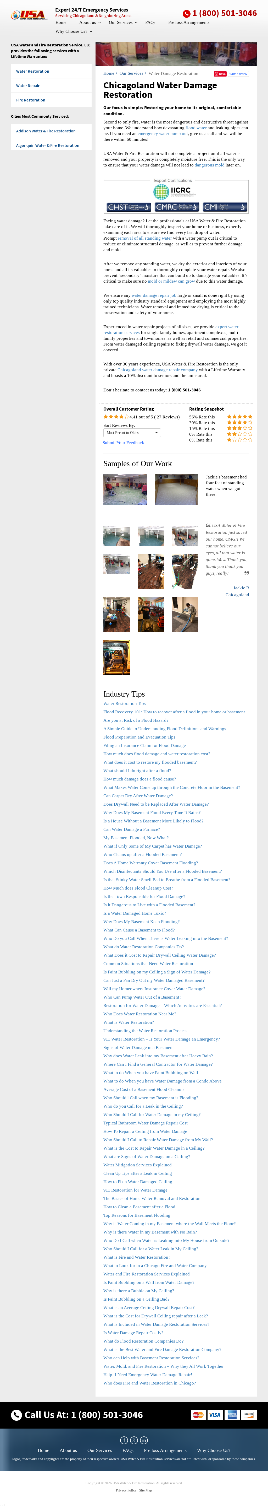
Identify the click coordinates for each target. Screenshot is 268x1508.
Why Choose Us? (71, 31)
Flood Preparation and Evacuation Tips (139, 737)
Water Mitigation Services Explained (137, 1164)
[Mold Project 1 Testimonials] (116, 536)
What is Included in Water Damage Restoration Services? (156, 1324)
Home (60, 22)
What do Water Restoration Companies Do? (143, 946)
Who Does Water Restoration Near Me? (139, 1013)
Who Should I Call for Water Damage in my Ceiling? (152, 1114)
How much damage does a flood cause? (139, 779)
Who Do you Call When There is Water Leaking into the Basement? (165, 938)
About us (87, 22)
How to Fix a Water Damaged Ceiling (137, 1181)
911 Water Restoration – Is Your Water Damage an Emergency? (161, 1039)
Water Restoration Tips (124, 703)
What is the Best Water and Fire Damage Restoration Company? (162, 1349)
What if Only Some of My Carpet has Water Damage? (152, 846)
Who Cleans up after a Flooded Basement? (142, 854)
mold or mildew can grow (171, 281)
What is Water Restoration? (128, 1022)
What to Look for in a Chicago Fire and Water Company (155, 1265)
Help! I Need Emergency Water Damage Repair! (147, 1374)
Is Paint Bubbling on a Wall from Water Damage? (148, 1282)
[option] (176, 489)
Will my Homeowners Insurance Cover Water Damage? (154, 988)
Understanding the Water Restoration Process (145, 1030)
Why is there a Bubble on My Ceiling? (138, 1290)
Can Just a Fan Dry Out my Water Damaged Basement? (154, 980)
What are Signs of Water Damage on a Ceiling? (146, 1156)
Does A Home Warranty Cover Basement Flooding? (150, 862)
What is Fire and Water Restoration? (136, 1257)
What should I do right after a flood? (137, 770)
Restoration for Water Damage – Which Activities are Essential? (162, 1005)
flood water (196, 127)
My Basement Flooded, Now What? (136, 837)
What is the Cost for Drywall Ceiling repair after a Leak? (155, 1315)
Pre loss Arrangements (189, 22)
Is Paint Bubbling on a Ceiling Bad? (136, 1299)
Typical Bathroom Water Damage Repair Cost (145, 1123)
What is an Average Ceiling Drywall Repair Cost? (149, 1307)
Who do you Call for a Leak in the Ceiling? (143, 1106)
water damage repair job (154, 295)
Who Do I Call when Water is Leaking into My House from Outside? (166, 1240)
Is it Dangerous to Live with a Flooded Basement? (149, 904)
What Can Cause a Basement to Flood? (139, 930)
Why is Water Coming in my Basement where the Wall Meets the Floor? (169, 1223)
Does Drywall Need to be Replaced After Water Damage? (156, 804)
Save (222, 74)
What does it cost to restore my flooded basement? (150, 762)
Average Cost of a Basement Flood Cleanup (143, 1089)
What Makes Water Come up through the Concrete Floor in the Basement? (171, 787)
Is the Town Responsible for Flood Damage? (144, 896)
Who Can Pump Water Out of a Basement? (142, 997)
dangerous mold (210, 165)
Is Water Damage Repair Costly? (133, 1332)
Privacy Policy (126, 1490)
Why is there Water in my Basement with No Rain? (150, 1232)
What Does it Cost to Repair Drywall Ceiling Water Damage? (159, 955)
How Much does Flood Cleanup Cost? (138, 888)
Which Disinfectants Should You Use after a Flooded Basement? (162, 871)
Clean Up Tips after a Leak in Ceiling (137, 1173)
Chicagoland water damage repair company (158, 369)
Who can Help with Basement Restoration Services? (151, 1357)
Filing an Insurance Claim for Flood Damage (144, 745)
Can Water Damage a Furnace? (131, 829)
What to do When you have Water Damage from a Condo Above (162, 1081)
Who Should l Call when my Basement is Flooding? (150, 1097)
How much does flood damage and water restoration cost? (156, 753)
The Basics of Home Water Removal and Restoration (151, 1198)
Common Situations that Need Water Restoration (148, 963)
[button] (99, 22)
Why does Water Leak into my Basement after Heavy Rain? (158, 1055)
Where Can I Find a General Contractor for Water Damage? (158, 1064)
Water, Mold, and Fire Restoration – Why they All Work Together (163, 1366)
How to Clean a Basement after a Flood (139, 1206)
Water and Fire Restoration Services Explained (146, 1274)
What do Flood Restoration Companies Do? (143, 1341)
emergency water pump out (163, 133)
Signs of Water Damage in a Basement (138, 1047)
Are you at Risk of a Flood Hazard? (136, 720)
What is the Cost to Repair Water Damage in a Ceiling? (154, 1148)
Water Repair (28, 85)
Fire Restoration (30, 100)
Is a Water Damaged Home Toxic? (134, 913)
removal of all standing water (145, 238)
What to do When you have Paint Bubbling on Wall (150, 1072)
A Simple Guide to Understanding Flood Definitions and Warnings (164, 728)
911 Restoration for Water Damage (135, 1190)
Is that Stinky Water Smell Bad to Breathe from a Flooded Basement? (167, 879)
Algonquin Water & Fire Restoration (47, 145)
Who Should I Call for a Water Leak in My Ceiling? (150, 1248)
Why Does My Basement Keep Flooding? (141, 921)
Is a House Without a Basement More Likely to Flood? (153, 820)
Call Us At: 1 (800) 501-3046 (84, 1414)
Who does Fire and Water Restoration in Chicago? (149, 1383)
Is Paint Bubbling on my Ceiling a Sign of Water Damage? (157, 972)
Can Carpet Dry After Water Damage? (138, 795)
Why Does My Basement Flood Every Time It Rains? (152, 812)
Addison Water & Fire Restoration (46, 130)
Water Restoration (32, 71)
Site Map (145, 1490)
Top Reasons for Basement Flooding (136, 1215)
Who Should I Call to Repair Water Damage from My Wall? (158, 1139)
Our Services (121, 22)
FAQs (150, 22)
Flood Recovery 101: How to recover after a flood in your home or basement (174, 711)
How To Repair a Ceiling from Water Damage (145, 1131)
